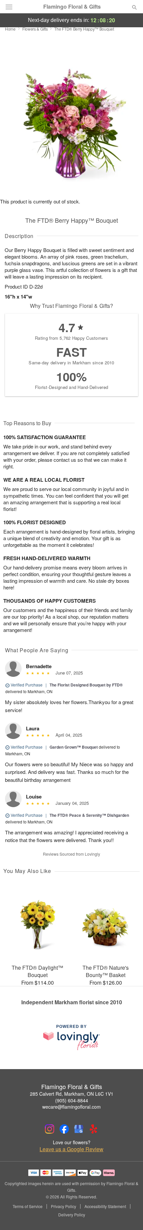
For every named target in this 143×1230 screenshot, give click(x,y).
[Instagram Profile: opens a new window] (49, 1129)
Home (10, 29)
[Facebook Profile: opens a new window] (64, 1129)
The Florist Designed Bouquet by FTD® (86, 685)
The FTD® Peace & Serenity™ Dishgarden (89, 815)
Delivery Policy (71, 1215)
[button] (128, 1215)
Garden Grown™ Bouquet (74, 747)
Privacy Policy (63, 1206)
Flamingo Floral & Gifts (72, 6)
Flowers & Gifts (35, 29)
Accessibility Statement (105, 1206)
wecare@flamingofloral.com (71, 1106)
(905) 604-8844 (71, 1100)
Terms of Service (28, 1206)
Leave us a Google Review (71, 1149)
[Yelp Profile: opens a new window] (93, 1129)
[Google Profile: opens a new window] (78, 1129)
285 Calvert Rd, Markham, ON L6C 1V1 (71, 1093)
